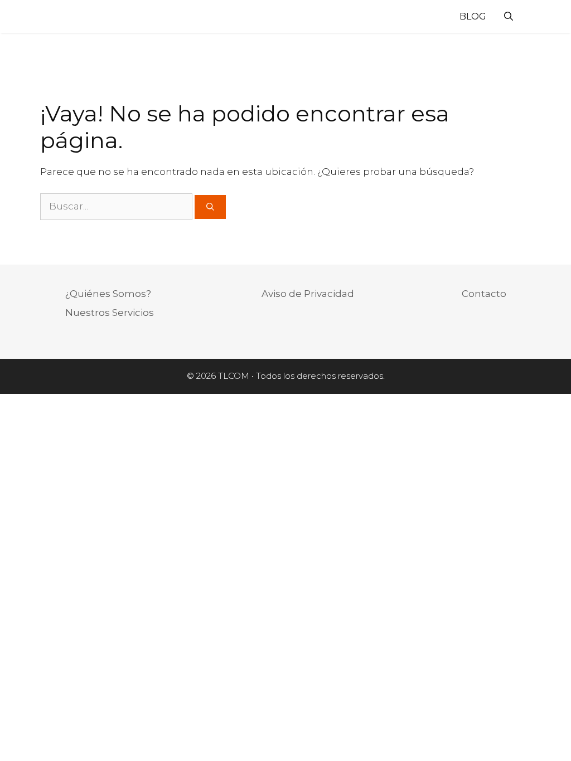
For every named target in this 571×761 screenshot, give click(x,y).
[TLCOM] (50, 16)
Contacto (484, 293)
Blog (472, 16)
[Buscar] (210, 207)
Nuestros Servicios (109, 312)
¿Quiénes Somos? (108, 293)
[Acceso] (532, 18)
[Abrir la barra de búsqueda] (508, 16)
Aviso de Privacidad (308, 293)
